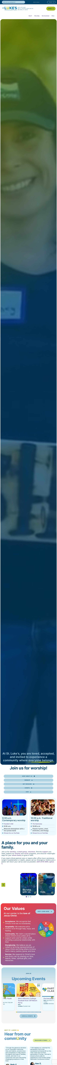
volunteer (31, 852)
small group (22, 852)
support (45, 852)
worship (13, 852)
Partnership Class (25, 998)
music (26, 853)
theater (17, 853)
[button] (54, 885)
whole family (17, 855)
